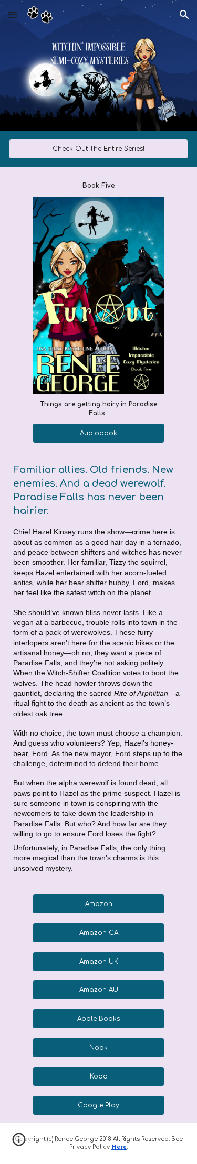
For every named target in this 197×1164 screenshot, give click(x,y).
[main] (98, 186)
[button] (12, 14)
